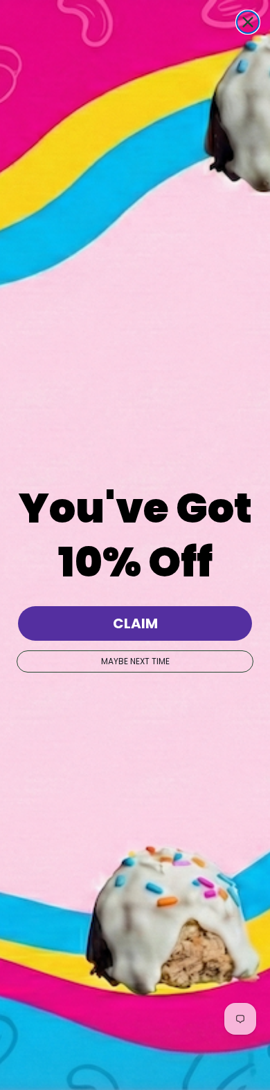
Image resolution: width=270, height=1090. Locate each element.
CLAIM (135, 623)
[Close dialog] (248, 22)
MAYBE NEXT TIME (135, 661)
